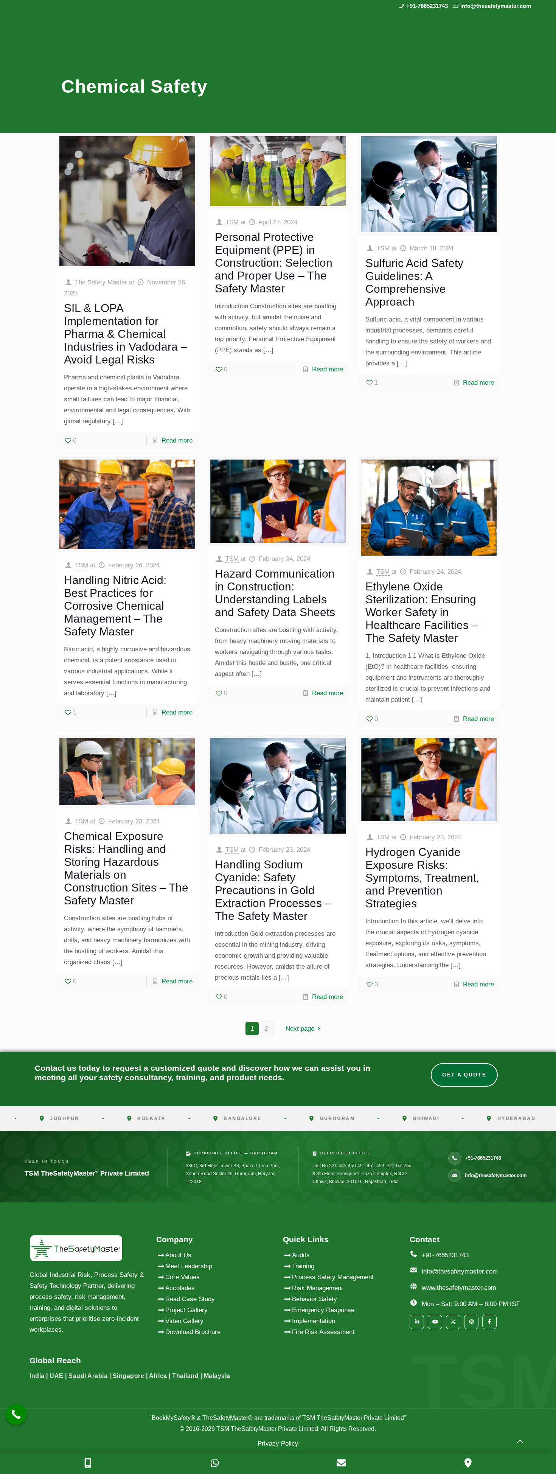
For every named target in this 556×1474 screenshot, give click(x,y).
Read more (177, 440)
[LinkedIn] (417, 1322)
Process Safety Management (333, 1277)
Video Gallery (184, 1321)
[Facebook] (489, 1322)
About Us (178, 1255)
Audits (301, 1255)
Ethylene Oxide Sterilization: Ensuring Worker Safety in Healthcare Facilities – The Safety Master (421, 612)
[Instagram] (471, 1322)
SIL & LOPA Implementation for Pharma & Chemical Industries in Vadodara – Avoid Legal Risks (125, 334)
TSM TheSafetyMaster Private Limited (266, 1429)
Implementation (313, 1321)
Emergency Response (323, 1310)
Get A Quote (464, 1075)
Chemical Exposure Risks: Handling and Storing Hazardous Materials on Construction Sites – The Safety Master (126, 868)
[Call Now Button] (16, 1414)
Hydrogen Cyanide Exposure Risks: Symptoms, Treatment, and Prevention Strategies (422, 878)
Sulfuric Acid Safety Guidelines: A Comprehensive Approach (414, 282)
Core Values (182, 1277)
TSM (232, 222)
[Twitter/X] (453, 1322)
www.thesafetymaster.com (459, 1287)
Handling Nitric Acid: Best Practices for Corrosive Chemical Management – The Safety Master (115, 606)
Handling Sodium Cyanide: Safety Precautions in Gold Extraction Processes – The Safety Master (273, 890)
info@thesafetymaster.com (495, 6)
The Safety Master (101, 282)
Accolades (180, 1288)
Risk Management (317, 1288)
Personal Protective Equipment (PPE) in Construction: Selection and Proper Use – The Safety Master (273, 263)
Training (303, 1266)
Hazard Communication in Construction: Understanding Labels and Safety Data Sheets (275, 592)
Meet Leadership (188, 1266)
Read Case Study (190, 1299)
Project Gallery (186, 1310)
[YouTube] (435, 1322)
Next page (300, 1028)
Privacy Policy (278, 1443)
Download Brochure (193, 1332)
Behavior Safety (314, 1299)
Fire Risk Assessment (323, 1332)
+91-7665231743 (427, 6)
